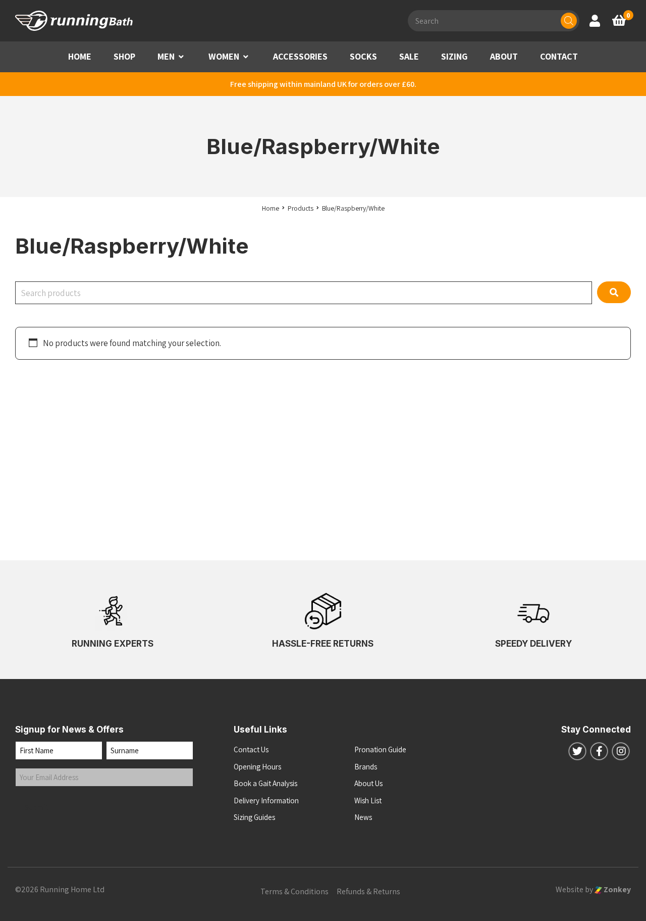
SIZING (454, 56)
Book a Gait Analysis (265, 783)
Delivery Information (266, 800)
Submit (37, 807)
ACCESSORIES (300, 56)
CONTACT (559, 56)
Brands (365, 766)
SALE (409, 56)
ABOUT (504, 56)
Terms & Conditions (294, 891)
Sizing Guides (254, 817)
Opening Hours (257, 766)
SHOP (124, 56)
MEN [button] (166, 56)
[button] (181, 57)
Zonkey (616, 889)
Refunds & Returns (368, 891)
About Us (368, 783)
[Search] (569, 21)
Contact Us (251, 749)
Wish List (368, 800)
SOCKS (363, 56)
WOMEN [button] (223, 56)
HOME (79, 56)
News (363, 817)
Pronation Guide (380, 749)
